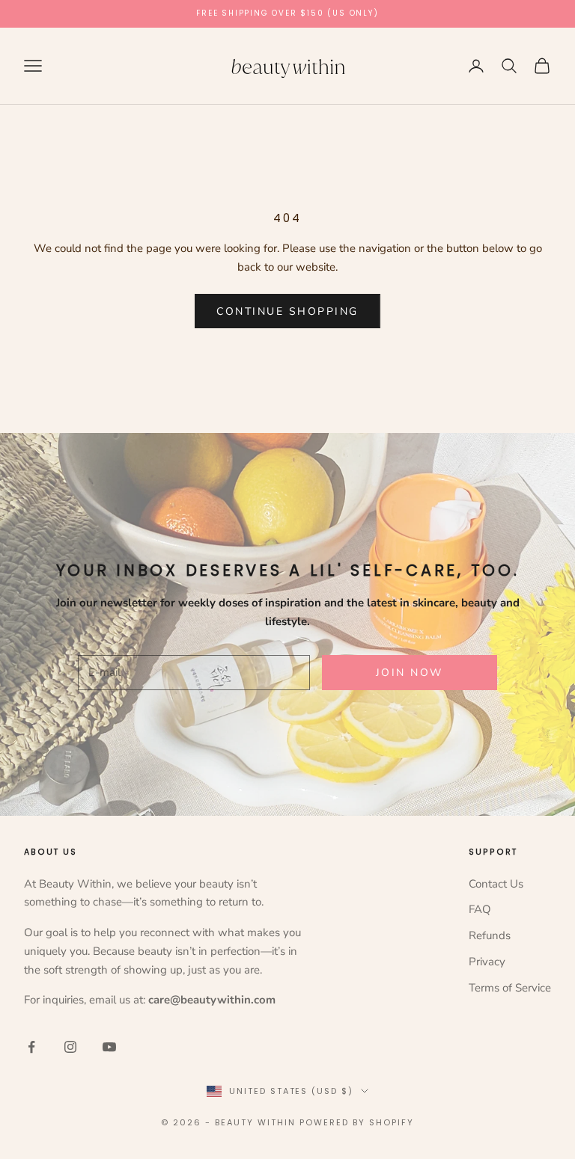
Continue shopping (287, 311)
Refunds (490, 935)
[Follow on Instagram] (70, 1046)
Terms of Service (510, 987)
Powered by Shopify (356, 1122)
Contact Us (496, 883)
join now (409, 672)
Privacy (487, 961)
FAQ (480, 909)
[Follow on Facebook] (31, 1046)
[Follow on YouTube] (109, 1046)
